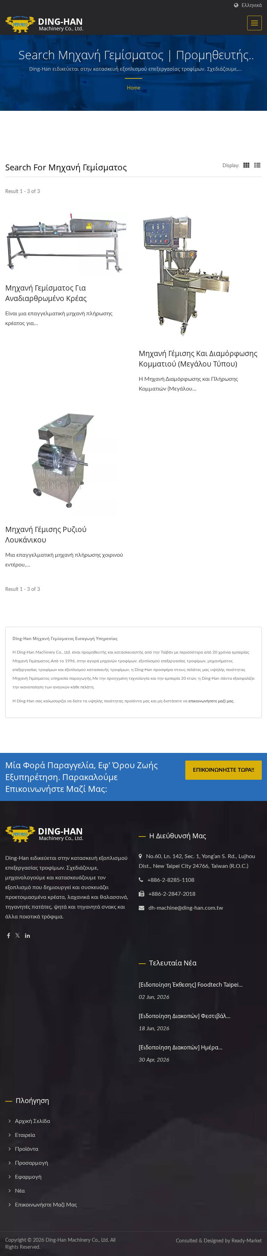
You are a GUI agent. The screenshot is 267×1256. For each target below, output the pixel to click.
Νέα (20, 1191)
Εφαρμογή (28, 1177)
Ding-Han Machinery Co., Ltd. (77, 1240)
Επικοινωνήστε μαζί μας (46, 1205)
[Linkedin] (27, 936)
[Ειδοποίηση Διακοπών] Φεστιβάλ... (184, 1016)
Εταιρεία (25, 1135)
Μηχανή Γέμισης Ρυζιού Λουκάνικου (46, 534)
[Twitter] (17, 936)
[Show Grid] (246, 165)
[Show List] (257, 165)
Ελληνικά (252, 5)
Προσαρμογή (31, 1163)
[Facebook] (8, 936)
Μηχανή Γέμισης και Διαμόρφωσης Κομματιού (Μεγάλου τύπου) (198, 358)
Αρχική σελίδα (32, 1121)
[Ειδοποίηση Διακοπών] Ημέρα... (180, 1047)
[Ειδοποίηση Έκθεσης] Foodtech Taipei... (191, 984)
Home (133, 88)
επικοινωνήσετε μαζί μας (211, 701)
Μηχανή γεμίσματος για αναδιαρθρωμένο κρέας (46, 293)
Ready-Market (247, 1241)
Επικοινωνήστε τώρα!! (223, 770)
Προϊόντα (26, 1149)
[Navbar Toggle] (254, 23)
